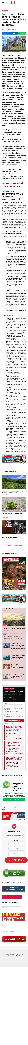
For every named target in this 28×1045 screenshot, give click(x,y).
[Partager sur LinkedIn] (14, 33)
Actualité (5, 10)
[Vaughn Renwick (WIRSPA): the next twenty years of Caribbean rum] (6, 676)
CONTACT (11, 959)
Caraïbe (5, 625)
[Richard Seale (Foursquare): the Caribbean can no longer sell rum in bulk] (6, 666)
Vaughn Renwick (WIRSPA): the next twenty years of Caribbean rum (18, 676)
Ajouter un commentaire (14, 545)
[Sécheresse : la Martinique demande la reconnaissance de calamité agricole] (14, 504)
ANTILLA (18, 955)
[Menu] (3, 2)
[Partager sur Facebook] (6, 33)
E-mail (16, 840)
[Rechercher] (25, 2)
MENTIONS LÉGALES (9, 961)
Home (3, 7)
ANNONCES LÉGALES (21, 961)
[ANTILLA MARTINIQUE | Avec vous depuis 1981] (13, 2)
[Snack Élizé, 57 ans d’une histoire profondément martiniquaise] (14, 527)
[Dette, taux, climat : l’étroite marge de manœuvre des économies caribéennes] (6, 657)
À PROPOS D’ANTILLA (15, 963)
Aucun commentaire (11, 29)
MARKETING (18, 959)
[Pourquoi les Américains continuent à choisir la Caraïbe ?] (14, 619)
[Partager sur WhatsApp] (22, 33)
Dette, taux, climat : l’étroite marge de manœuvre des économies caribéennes (18, 657)
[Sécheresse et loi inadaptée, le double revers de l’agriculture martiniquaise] (14, 482)
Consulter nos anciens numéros (12, 896)
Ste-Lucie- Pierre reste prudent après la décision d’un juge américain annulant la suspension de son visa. (18, 647)
